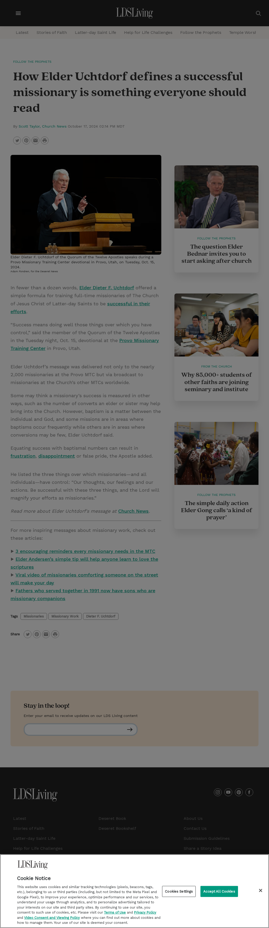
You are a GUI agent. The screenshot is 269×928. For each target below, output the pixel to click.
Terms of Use (115, 912)
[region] (134, 891)
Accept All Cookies (219, 891)
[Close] (260, 890)
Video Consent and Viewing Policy (52, 918)
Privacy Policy (145, 912)
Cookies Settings (179, 891)
